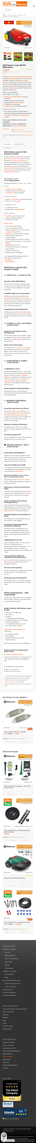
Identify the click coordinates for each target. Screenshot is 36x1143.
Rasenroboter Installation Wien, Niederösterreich (15, 1009)
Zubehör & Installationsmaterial (14, 654)
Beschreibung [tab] (8, 144)
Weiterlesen (11, 794)
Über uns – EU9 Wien (8, 1012)
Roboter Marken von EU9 (9, 1048)
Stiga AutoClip (8, 962)
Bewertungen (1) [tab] (8, 147)
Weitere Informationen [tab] (19, 144)
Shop (4, 13)
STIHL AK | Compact (10, 986)
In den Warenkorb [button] (11, 741)
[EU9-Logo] (15, 3)
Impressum (5, 1068)
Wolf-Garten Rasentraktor (9, 992)
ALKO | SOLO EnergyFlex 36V (12, 983)
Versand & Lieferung (8, 1026)
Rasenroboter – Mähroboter (9, 949)
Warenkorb (5, 1017)
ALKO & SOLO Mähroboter (11, 958)
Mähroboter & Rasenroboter (13, 671)
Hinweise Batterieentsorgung (10, 1065)
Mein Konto (5, 1014)
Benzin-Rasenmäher (8, 990)
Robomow (7, 952)
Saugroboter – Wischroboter (10, 971)
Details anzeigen (25, 741)
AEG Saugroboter (9, 974)
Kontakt (5, 1023)
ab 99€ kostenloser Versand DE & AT (17, 738)
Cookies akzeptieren (8, 1140)
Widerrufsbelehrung (7, 1054)
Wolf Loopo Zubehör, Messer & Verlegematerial (23, 131)
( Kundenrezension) (30, 69)
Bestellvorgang (6, 1059)
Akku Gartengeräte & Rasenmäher (11, 980)
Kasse (4, 1020)
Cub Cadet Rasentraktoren (9, 995)
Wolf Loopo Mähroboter (19, 129)
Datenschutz (6, 1062)
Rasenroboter (24, 135)
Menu (9, 10)
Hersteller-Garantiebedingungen (11, 682)
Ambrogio (7, 965)
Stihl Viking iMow (9, 968)
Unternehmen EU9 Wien (9, 1042)
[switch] (3, 1140)
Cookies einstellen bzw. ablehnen (24, 1140)
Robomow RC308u (19, 126)
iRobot (6, 977)
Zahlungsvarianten (7, 1029)
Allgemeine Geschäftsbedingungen (11, 1051)
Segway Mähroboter (10, 955)
